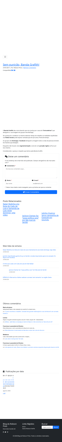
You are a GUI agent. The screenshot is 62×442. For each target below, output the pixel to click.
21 (12, 384)
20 (10, 384)
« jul (4, 393)
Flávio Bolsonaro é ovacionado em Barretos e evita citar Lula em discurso (24, 330)
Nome (9, 180)
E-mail (36, 180)
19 (8, 384)
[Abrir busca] (58, 57)
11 (7, 382)
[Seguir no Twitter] (30, 1)
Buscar (56, 427)
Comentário (11, 166)
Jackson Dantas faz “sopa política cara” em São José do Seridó (30, 219)
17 (5, 384)
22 (13, 384)
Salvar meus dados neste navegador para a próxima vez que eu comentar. (28, 187)
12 (8, 382)
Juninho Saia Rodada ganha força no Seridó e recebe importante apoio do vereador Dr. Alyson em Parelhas (29, 256)
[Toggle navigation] (5, 56)
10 (5, 382)
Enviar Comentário (32, 192)
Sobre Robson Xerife (28, 428)
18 (7, 384)
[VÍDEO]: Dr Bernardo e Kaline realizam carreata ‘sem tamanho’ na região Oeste (27, 277)
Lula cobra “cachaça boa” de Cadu (14, 339)
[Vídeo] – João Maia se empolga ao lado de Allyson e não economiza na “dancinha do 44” (29, 322)
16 (3, 384)
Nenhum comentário (29, 68)
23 (3, 386)
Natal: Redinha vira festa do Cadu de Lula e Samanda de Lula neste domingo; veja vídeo (11, 209)
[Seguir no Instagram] (32, 1)
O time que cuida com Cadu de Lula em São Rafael (18, 264)
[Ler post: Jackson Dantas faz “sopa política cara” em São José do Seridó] (5, 271)
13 (10, 382)
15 (13, 382)
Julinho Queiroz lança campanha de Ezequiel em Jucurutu (50, 216)
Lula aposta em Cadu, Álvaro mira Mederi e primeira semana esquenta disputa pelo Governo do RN (32, 347)
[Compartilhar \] (11, 70)
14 (12, 382)
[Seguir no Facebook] (28, 1)
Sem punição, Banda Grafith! (21, 64)
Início (24, 427)
